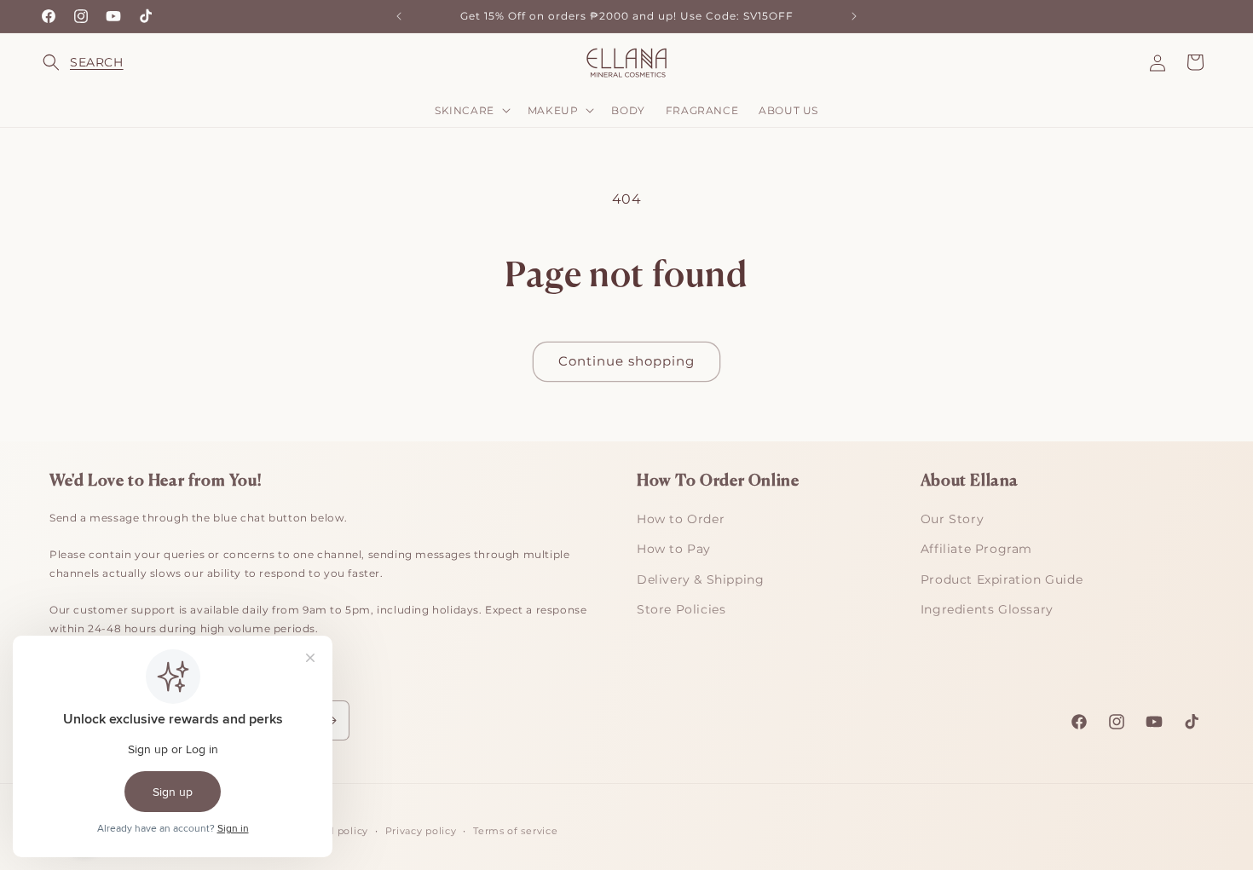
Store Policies (681, 609)
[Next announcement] (854, 16)
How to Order (681, 519)
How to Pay (674, 548)
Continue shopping (626, 361)
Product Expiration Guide (1002, 579)
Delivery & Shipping (700, 579)
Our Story (952, 519)
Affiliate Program (976, 548)
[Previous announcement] (399, 16)
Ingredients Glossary (987, 609)
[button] (61, 62)
